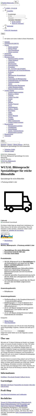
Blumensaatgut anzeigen (15, 126)
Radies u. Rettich (13, 109)
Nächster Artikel (9, 151)
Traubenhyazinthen (13, 82)
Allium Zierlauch (13, 60)
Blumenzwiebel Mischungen (16, 85)
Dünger (6, 45)
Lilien (10, 74)
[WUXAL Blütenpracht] (8, 161)
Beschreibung (8, 240)
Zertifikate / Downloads (8, 377)
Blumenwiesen (8, 134)
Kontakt (17, 377)
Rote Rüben (11, 110)
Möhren (10, 102)
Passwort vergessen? (18, 23)
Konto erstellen (16, 22)
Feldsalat (10, 95)
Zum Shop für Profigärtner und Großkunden (14, 394)
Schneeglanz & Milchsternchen (17, 79)
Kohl (9, 100)
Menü (2, 33)
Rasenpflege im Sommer (21, 385)
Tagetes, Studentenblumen (15, 131)
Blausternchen (12, 63)
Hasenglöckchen (13, 65)
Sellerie (10, 114)
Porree (10, 105)
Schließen (4, 414)
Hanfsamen (7, 53)
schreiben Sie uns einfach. (16, 230)
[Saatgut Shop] (7, 3)
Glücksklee (7, 136)
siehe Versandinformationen (24, 412)
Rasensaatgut (8, 55)
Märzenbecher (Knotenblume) (17, 75)
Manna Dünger (12, 48)
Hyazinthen (11, 67)
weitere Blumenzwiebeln (15, 87)
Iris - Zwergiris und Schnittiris (17, 68)
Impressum (11, 405)
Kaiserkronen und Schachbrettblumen (19, 70)
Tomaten (10, 117)
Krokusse (11, 72)
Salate (10, 112)
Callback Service (25, 377)
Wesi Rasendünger (13, 50)
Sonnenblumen (12, 129)
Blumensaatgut (8, 124)
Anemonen (11, 62)
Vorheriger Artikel (9, 149)
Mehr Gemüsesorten (14, 121)
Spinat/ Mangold (13, 115)
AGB (17, 404)
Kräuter (10, 99)
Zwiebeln (11, 119)
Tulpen (10, 84)
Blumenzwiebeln (9, 57)
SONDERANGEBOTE (11, 43)
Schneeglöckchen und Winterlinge (18, 80)
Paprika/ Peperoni (13, 104)
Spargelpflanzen (13, 107)
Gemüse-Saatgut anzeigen (15, 92)
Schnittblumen (12, 127)
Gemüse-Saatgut (9, 90)
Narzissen (11, 77)
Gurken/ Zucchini (13, 97)
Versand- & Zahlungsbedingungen (11, 402)
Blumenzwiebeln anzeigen (16, 58)
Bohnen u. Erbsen (13, 94)
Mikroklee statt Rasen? (7, 385)
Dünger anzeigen (13, 47)
